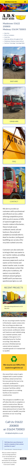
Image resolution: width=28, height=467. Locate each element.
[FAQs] (14, 143)
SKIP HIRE (14, 81)
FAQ (14, 161)
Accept (23, 458)
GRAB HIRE (14, 121)
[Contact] (14, 183)
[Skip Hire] (14, 63)
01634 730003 (19, 29)
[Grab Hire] (14, 103)
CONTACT (14, 201)
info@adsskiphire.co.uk (14, 433)
